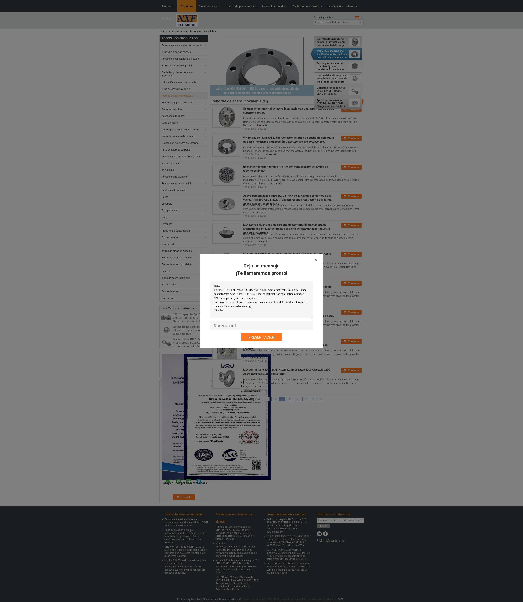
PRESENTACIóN (261, 337)
